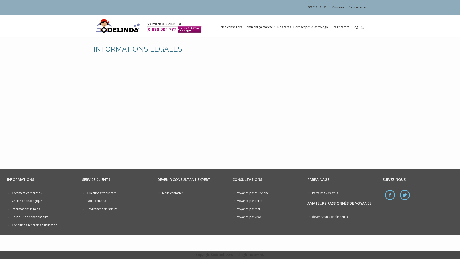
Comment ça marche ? (260, 27)
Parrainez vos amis (325, 193)
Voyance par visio (249, 217)
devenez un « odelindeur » (330, 217)
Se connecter (358, 7)
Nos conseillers (231, 27)
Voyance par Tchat (249, 201)
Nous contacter (97, 201)
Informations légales (26, 209)
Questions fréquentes (101, 193)
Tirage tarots (340, 27)
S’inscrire (338, 7)
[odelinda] (117, 26)
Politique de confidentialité (30, 217)
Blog (355, 27)
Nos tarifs (284, 27)
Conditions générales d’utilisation (34, 225)
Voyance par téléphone (253, 193)
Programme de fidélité (102, 209)
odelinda (219, 255)
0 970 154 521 (317, 7)
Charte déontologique (27, 201)
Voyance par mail (249, 209)
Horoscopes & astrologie (311, 27)
